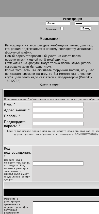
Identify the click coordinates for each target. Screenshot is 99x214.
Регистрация (72, 19)
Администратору (86, 133)
